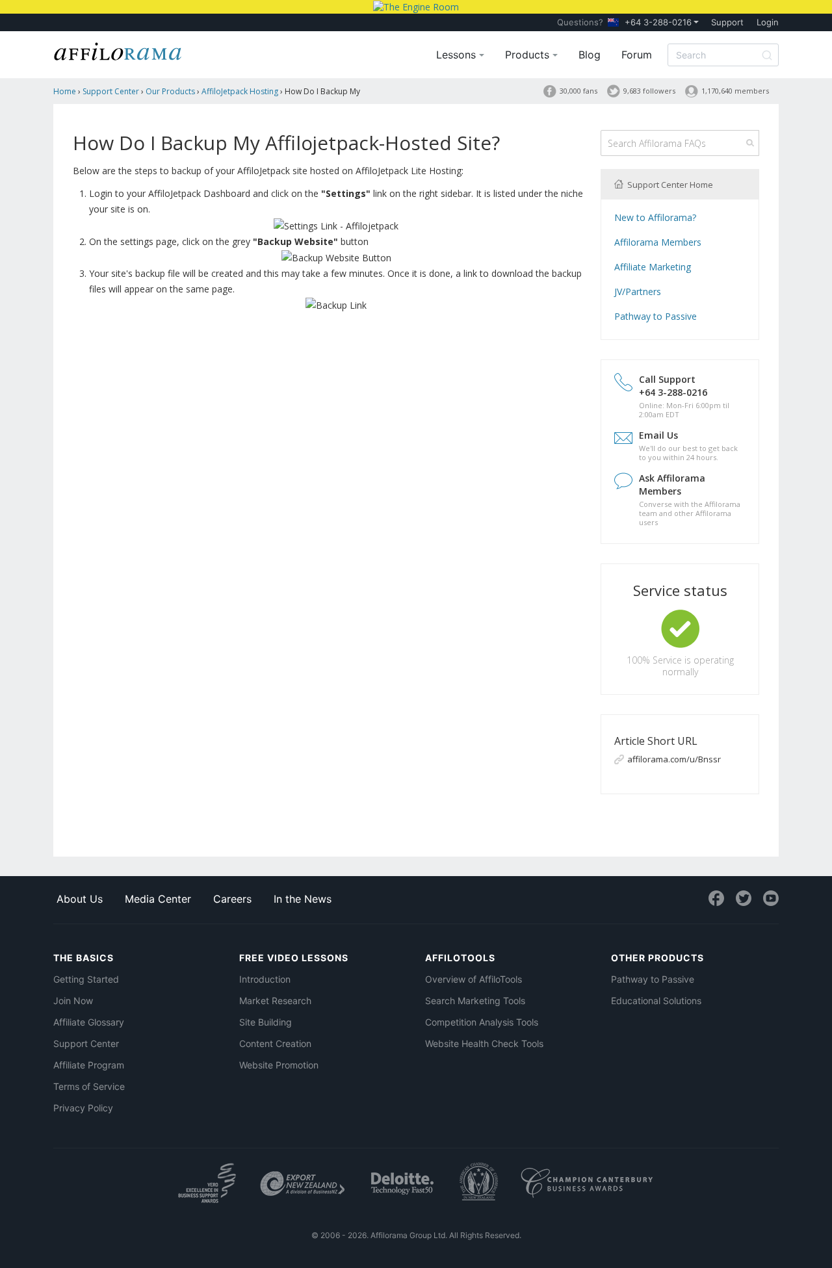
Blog (589, 54)
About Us (80, 898)
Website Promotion (278, 1064)
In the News (303, 898)
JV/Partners (637, 291)
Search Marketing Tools (475, 1000)
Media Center (158, 898)
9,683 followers (649, 91)
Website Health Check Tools (484, 1043)
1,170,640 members (735, 91)
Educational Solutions (656, 1000)
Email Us (658, 435)
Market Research (275, 1000)
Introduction (265, 979)
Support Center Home (669, 184)
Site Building (265, 1022)
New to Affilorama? (655, 217)
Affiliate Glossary (88, 1022)
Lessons (457, 54)
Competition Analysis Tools (481, 1022)
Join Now (73, 1000)
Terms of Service (89, 1086)
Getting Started (86, 979)
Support (727, 22)
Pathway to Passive (655, 316)
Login (768, 22)
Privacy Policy (83, 1107)
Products (528, 54)
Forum (636, 54)
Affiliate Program (88, 1064)
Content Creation (275, 1043)
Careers (232, 898)
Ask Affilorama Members (672, 484)
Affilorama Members (657, 242)
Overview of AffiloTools (473, 979)
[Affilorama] (118, 50)
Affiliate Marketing (652, 267)
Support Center (86, 1043)
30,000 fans (578, 91)
